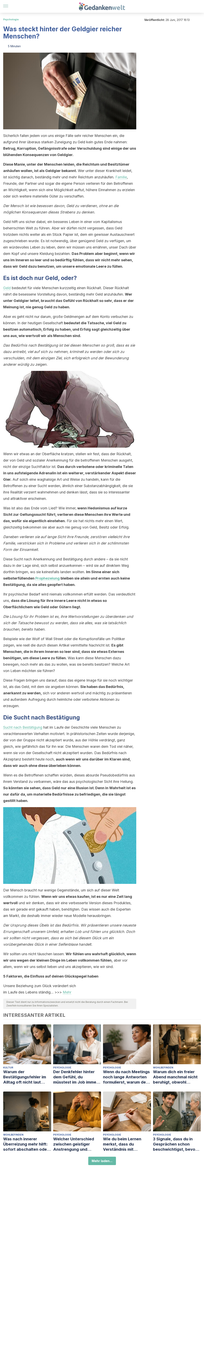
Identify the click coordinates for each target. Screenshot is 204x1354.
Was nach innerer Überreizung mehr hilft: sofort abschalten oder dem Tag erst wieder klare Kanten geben (25, 1144)
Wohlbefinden (163, 1067)
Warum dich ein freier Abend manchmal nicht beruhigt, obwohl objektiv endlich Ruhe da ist (177, 1077)
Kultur (8, 1067)
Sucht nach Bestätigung (22, 727)
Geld (7, 288)
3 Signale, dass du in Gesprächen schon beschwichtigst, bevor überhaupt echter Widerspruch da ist (175, 1144)
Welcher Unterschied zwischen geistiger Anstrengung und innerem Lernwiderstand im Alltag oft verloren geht (76, 1144)
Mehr (67, 992)
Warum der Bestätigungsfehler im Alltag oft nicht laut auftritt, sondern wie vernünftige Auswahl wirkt (24, 1077)
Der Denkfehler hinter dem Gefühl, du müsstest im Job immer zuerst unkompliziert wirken (75, 1077)
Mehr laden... (102, 1161)
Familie (121, 177)
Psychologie (11, 19)
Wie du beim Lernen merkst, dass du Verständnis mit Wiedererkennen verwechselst (122, 1144)
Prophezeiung (47, 578)
